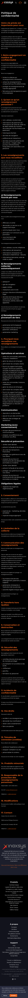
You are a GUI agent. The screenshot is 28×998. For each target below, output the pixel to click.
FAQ (14, 945)
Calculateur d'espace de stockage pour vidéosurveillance (14, 953)
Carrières (14, 929)
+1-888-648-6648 (11, 794)
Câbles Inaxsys (14, 909)
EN (15, 979)
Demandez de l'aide (14, 948)
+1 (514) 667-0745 (17, 974)
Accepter (13, 995)
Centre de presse (14, 931)
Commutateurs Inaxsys (14, 897)
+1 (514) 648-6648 (7, 974)
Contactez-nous (14, 964)
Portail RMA (14, 956)
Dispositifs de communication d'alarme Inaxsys (14, 902)
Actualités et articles (14, 933)
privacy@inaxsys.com (11, 790)
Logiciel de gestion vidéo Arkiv (14, 887)
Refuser (5, 995)
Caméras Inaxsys (14, 885)
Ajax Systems (14, 905)
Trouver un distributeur (14, 960)
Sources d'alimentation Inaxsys (14, 895)
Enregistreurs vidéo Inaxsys (14, 889)
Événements (14, 936)
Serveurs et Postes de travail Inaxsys (14, 892)
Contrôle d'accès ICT (14, 899)
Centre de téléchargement (14, 950)
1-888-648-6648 (15, 975)
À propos (14, 927)
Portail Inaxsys (14, 967)
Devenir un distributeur (14, 962)
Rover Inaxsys (14, 907)
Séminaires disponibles (14, 938)
